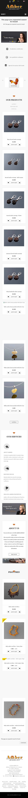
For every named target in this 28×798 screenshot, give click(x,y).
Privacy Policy (23, 786)
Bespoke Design (9, 474)
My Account (10, 1)
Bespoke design (13, 781)
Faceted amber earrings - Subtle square (14, 177)
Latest (14, 104)
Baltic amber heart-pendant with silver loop (14, 306)
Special (14, 109)
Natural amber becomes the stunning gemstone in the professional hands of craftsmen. (12, 479)
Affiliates (16, 787)
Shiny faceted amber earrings (14, 139)
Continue (23, 742)
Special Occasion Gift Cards (16, 65)
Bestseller (14, 106)
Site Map (14, 789)
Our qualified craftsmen (16, 57)
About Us (4, 786)
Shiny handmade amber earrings (14, 291)
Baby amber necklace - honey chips (14, 646)
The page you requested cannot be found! (15, 24)
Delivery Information (13, 786)
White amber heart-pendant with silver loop (14, 367)
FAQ (19, 781)
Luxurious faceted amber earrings (14, 253)
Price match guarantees (18, 783)
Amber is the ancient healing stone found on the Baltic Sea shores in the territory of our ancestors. (14, 499)
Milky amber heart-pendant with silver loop (14, 405)
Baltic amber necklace (14, 606)
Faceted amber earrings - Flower (14, 215)
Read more (14, 554)
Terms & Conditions (7, 787)
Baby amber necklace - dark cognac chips (14, 663)
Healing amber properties (12, 494)
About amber (8, 452)
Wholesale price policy (20, 784)
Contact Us (22, 787)
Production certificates (16, 49)
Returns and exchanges (8, 784)
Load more (14, 422)
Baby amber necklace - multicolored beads (14, 725)
